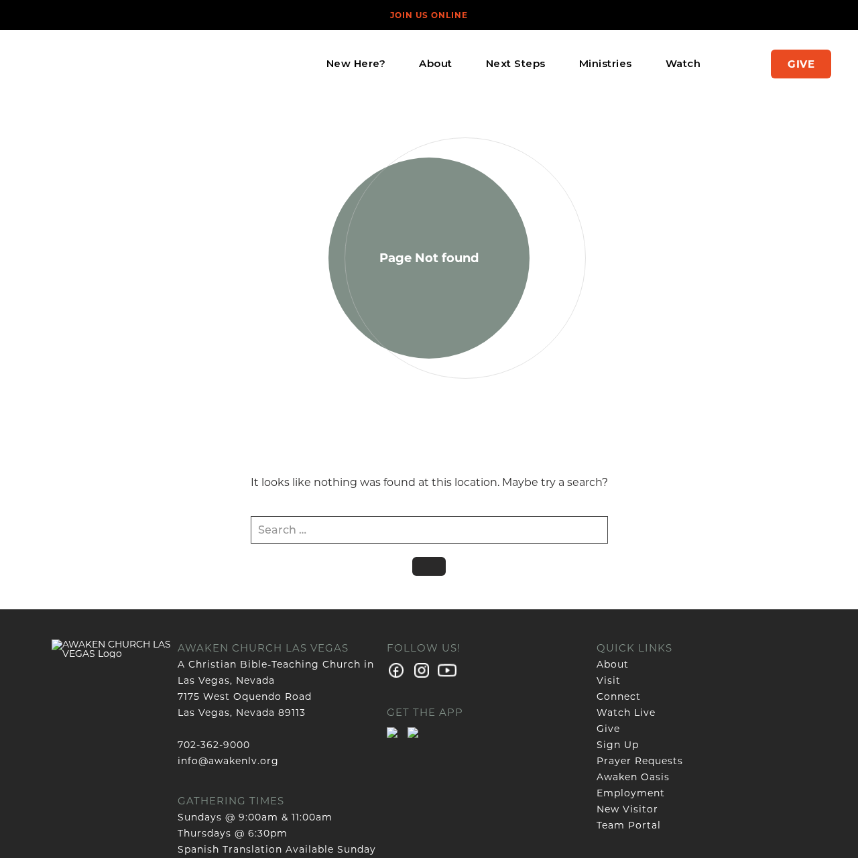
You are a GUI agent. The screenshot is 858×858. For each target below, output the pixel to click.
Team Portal (629, 825)
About (435, 63)
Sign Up (618, 745)
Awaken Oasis (633, 777)
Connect (619, 696)
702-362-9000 (214, 745)
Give (801, 64)
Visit (609, 680)
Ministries (605, 63)
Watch (683, 63)
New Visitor (627, 809)
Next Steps (516, 63)
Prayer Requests (640, 761)
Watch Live (626, 713)
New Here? (356, 63)
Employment (631, 793)
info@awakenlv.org (228, 761)
